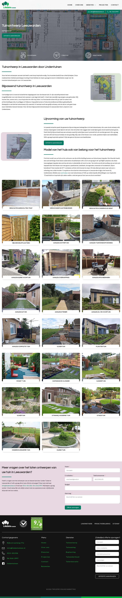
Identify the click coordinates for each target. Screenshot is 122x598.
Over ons (79, 5)
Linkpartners (86, 524)
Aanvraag (68, 493)
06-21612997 (37, 485)
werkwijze (64, 173)
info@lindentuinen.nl (8, 485)
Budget (67, 484)
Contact (115, 5)
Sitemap (116, 524)
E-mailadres (69, 475)
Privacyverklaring (102, 524)
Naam (67, 466)
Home (69, 5)
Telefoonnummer (98, 475)
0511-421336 (27, 485)
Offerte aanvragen (12, 36)
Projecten (103, 5)
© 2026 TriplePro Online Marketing (61, 589)
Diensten (90, 5)
